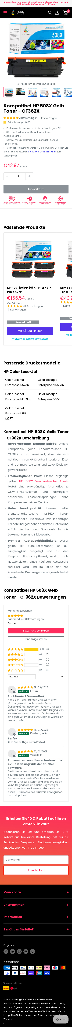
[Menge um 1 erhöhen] (29, 176)
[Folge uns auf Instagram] (19, 951)
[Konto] (57, 13)
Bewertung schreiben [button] (36, 630)
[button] (11, 118)
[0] (65, 13)
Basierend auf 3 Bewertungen (26, 619)
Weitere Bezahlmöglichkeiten (30, 338)
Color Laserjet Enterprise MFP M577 (15, 413)
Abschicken (36, 870)
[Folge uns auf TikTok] (32, 951)
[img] (26, 687)
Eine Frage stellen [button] (36, 639)
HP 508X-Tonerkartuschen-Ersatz (44, 481)
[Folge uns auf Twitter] (12, 951)
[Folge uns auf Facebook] (5, 951)
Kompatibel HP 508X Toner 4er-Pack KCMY (29, 290)
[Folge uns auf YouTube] (25, 951)
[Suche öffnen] (50, 13)
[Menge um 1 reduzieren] (7, 176)
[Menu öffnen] (5, 12)
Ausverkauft (36, 189)
